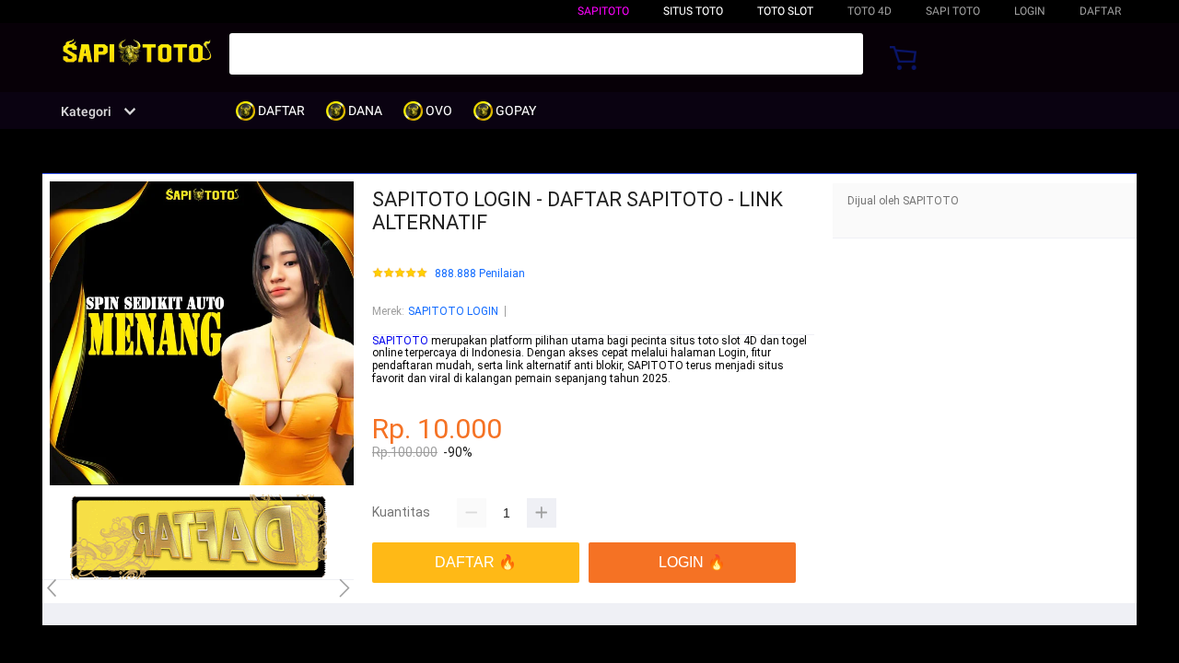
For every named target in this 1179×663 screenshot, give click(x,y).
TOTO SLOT (785, 11)
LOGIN (1029, 11)
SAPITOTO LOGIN (453, 311)
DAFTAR (1100, 11)
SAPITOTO (603, 11)
